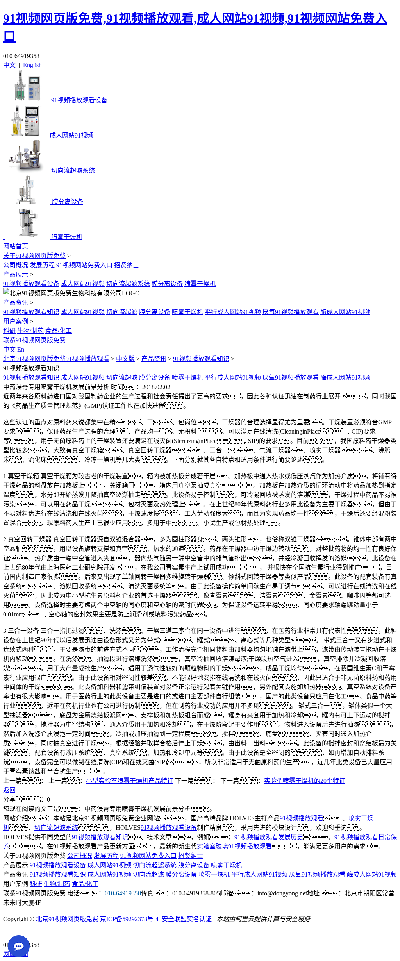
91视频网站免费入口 (84, 265)
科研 (9, 330)
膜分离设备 (167, 283)
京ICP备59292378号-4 (129, 919)
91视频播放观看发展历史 (268, 837)
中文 (9, 65)
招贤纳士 (126, 265)
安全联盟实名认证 (187, 919)
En (20, 349)
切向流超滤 (122, 312)
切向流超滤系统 (128, 283)
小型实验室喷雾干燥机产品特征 (129, 780)
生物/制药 (30, 330)
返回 (9, 790)
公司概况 (15, 265)
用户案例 (15, 321)
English (32, 65)
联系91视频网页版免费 (34, 340)
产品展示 (15, 274)
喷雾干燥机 (200, 283)
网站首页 (15, 246)
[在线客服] (12, 932)
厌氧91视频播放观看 (290, 312)
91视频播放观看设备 (31, 283)
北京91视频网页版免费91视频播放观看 (56, 358)
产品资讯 (15, 302)
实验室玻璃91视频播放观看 (234, 846)
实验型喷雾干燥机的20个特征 (304, 780)
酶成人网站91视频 (345, 312)
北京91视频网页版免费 (67, 919)
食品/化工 (58, 330)
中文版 (125, 358)
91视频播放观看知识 (31, 312)
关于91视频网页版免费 (34, 255)
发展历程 (42, 265)
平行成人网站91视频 (233, 312)
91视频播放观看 (301, 818)
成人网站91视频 (83, 283)
